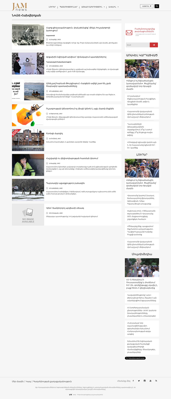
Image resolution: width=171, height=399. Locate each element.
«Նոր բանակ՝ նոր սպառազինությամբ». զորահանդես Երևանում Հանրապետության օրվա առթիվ (139, 328)
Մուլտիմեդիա (142, 254)
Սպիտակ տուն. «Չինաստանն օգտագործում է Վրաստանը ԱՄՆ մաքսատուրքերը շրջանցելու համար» (141, 215)
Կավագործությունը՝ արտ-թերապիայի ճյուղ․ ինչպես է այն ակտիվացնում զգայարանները (142, 298)
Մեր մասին (18, 381)
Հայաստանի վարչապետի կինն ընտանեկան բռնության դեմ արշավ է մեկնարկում (140, 114)
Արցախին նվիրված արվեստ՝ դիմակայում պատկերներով (76, 57)
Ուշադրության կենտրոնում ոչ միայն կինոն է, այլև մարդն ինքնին (80, 108)
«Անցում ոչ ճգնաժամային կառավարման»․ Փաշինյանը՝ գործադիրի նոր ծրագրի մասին (141, 84)
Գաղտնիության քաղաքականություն (52, 381)
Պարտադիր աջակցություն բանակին (65, 183)
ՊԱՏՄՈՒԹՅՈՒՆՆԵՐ (68, 7)
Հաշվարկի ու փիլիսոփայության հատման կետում (72, 158)
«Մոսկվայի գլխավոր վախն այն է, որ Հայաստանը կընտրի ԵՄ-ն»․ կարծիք (141, 145)
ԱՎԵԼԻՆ (112, 7)
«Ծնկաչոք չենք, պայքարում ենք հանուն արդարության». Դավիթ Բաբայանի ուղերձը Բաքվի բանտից (140, 230)
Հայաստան (50, 35)
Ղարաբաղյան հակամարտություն (58, 62)
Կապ (28, 381)
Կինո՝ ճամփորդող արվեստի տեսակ (65, 208)
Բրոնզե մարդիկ (54, 133)
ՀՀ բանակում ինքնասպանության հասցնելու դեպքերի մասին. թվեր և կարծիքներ (141, 100)
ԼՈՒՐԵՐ (52, 7)
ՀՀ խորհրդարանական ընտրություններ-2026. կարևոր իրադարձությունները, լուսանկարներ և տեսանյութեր (141, 311)
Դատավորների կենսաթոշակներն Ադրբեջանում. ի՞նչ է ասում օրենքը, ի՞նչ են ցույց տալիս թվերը (139, 129)
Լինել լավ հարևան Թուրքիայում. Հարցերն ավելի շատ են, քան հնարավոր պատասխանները (78, 84)
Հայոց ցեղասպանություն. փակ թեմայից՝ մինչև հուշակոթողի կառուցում (78, 29)
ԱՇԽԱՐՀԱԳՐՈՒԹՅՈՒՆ (91, 7)
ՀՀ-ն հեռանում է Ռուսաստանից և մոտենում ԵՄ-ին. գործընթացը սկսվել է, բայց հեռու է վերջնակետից (141, 283)
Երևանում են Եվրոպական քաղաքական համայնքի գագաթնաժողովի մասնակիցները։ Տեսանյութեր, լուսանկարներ (141, 346)
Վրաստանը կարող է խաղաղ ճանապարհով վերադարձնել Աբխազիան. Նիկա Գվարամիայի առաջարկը (140, 199)
